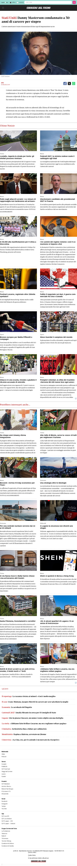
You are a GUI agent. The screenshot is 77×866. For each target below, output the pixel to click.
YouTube (4, 809)
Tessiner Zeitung (6, 841)
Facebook (4, 801)
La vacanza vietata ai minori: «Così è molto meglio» (29, 696)
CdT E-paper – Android (8, 823)
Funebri (4, 776)
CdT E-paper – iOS (7, 821)
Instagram (5, 804)
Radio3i (4, 836)
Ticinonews (5, 838)
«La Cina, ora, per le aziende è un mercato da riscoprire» (31, 740)
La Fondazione (6, 831)
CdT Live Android (6, 819)
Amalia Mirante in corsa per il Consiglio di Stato (29, 713)
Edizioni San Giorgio (7, 789)
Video (3, 754)
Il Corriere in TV (6, 791)
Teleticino (4, 833)
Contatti (4, 764)
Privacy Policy (32, 852)
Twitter (4, 806)
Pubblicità (4, 766)
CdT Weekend (6, 784)
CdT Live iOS (5, 816)
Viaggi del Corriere (7, 771)
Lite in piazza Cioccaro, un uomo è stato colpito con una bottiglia (32, 718)
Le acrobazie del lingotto (17, 707)
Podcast (4, 756)
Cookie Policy (32, 855)
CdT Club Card (6, 769)
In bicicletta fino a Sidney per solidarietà (24, 729)
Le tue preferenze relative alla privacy (38, 858)
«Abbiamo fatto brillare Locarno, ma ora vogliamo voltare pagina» (34, 723)
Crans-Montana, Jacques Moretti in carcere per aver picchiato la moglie (35, 702)
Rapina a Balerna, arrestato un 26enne (24, 734)
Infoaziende (5, 794)
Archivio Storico (6, 786)
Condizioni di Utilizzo (8, 843)
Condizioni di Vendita (8, 846)
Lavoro (4, 774)
